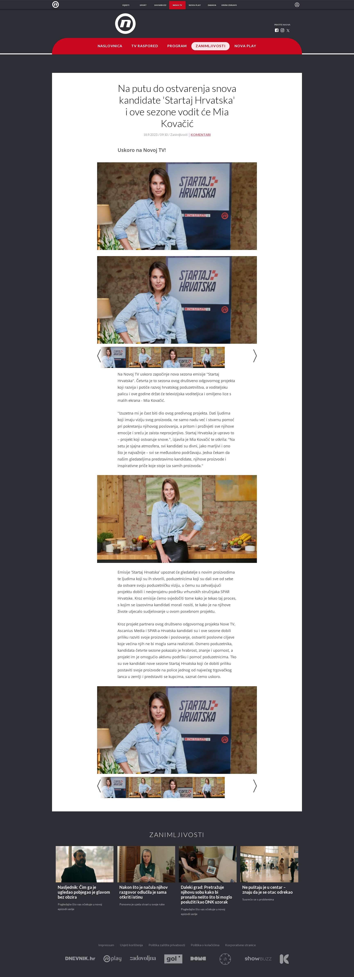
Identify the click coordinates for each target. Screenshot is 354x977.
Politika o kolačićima (205, 945)
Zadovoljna (142, 959)
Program (177, 46)
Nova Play (245, 46)
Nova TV (56, 4)
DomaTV (198, 959)
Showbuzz (258, 959)
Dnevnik (80, 959)
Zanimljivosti (211, 46)
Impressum (106, 945)
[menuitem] (297, 4)
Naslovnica (110, 46)
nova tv (177, 5)
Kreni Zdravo (284, 959)
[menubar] (297, 5)
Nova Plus (112, 959)
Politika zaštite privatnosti (167, 945)
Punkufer (225, 959)
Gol (173, 959)
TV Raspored (144, 46)
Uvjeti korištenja (131, 945)
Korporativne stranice (240, 945)
